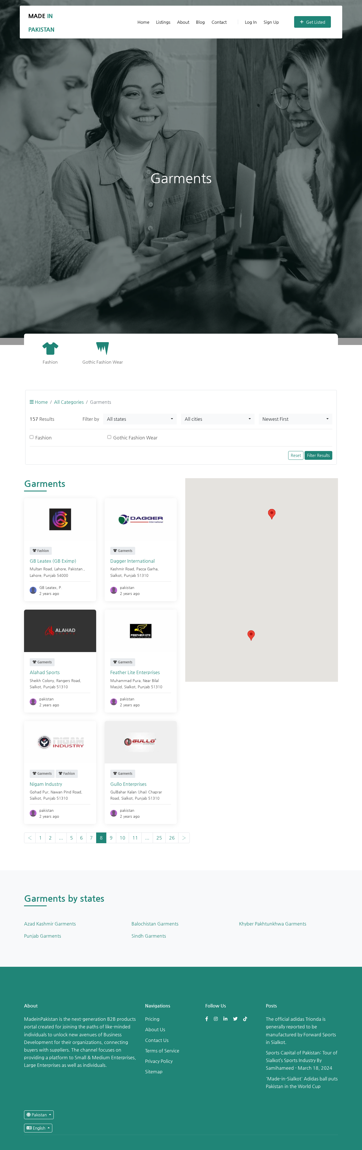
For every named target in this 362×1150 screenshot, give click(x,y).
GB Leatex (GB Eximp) (53, 561)
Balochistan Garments (155, 923)
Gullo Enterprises (128, 784)
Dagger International (132, 561)
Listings (163, 22)
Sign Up (271, 22)
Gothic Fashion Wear (135, 437)
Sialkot (116, 575)
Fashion (43, 437)
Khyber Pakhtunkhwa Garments (272, 923)
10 (122, 837)
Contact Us (157, 1040)
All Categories (69, 402)
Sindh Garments (149, 935)
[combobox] (140, 419)
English (39, 1128)
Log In (251, 22)
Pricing (152, 1019)
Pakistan (39, 1114)
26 (172, 837)
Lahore (35, 575)
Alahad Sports (45, 672)
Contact (219, 22)
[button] (251, 635)
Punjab (50, 575)
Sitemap (154, 1071)
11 (135, 837)
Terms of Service (162, 1050)
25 (159, 837)
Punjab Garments (42, 935)
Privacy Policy (159, 1061)
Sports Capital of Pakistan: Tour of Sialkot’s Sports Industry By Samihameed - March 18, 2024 (301, 1060)
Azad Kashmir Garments (50, 923)
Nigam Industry (46, 784)
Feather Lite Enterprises (135, 672)
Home (143, 22)
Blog (200, 22)
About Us (155, 1029)
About (183, 22)
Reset (296, 455)
